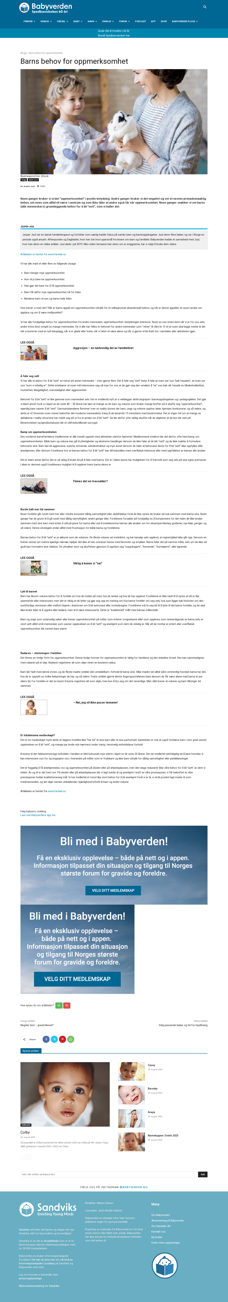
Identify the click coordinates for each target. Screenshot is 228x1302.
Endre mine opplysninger (165, 1242)
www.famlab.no (57, 254)
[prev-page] (22, 1157)
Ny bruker (156, 1237)
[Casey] (131, 1071)
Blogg (23, 52)
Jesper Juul (33, 179)
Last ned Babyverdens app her (38, 815)
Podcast (140, 21)
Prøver (28, 21)
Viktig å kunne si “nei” (87, 563)
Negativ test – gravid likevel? (37, 1025)
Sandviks (24, 1229)
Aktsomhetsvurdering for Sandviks (39, 1286)
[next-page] (28, 1157)
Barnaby (152, 1088)
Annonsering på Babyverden (167, 1220)
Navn (91, 21)
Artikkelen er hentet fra (34, 254)
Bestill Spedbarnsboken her (114, 35)
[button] (205, 7)
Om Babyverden (160, 1215)
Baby (76, 21)
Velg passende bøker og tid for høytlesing (183, 1025)
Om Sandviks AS (161, 1226)
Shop (164, 21)
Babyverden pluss (183, 21)
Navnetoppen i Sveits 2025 (163, 1135)
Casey (151, 1065)
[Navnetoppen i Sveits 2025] (131, 1142)
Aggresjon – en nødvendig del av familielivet (103, 348)
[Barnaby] (131, 1095)
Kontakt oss (158, 1231)
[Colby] (65, 1094)
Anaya (151, 1112)
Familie (106, 21)
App (153, 21)
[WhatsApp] (70, 1039)
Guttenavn (26, 1125)
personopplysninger (30, 1278)
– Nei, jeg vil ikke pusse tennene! (95, 702)
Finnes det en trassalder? (90, 481)
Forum (123, 21)
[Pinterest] (62, 1039)
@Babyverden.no (134, 1187)
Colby (25, 1132)
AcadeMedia (51, 1241)
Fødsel (61, 21)
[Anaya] (131, 1118)
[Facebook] (46, 1039)
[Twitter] (54, 1039)
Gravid (44, 21)
